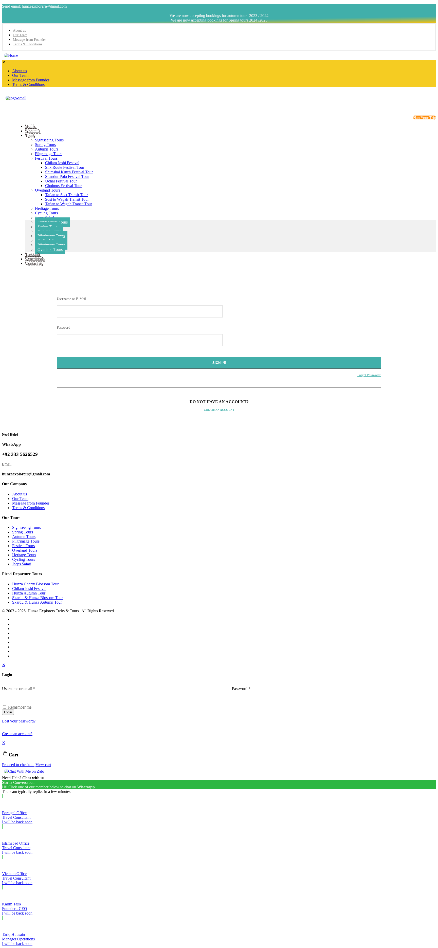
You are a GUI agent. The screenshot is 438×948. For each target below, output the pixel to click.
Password (63, 327)
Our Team (20, 498)
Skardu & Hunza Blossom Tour (37, 598)
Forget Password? (369, 375)
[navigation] (219, 753)
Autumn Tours (23, 536)
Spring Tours (22, 532)
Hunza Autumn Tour (28, 593)
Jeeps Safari (21, 564)
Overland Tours (24, 550)
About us (19, 494)
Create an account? (17, 734)
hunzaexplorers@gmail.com (44, 6)
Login (8, 712)
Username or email (18, 688)
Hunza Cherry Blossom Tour (35, 584)
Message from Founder (30, 503)
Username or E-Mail (71, 299)
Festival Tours (23, 546)
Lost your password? (18, 721)
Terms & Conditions (28, 508)
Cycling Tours (23, 559)
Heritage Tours (24, 555)
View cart (43, 765)
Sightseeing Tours (26, 527)
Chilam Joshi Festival (29, 588)
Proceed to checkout (18, 765)
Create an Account (219, 409)
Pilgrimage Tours (26, 541)
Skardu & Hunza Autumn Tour (37, 602)
